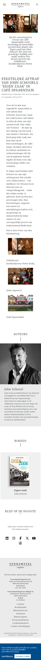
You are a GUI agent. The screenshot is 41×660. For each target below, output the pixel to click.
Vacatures (20, 613)
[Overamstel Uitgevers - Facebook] (21, 538)
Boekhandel (20, 607)
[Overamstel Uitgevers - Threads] (21, 543)
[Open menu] (4, 4)
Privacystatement (20, 620)
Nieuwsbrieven (20, 610)
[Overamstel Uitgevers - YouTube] (34, 538)
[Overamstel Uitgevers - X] (27, 538)
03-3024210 (20, 600)
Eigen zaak (20, 490)
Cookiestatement (20, 623)
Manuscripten (20, 617)
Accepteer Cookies (23, 656)
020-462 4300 (20, 588)
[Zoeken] (37, 4)
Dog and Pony (29, 635)
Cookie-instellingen (20, 626)
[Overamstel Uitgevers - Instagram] (14, 538)
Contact (20, 604)
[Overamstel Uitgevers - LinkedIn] (7, 538)
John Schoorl (13, 389)
